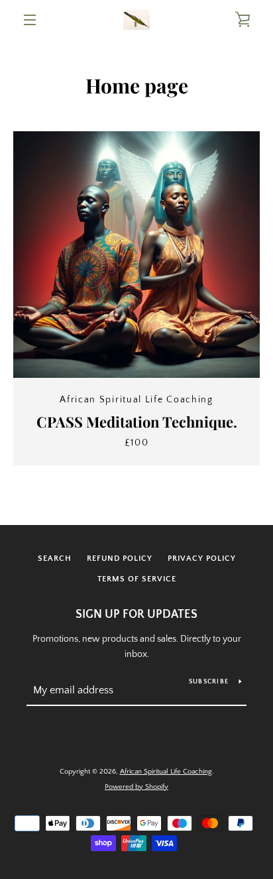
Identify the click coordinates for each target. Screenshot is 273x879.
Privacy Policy (202, 558)
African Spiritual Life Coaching (166, 772)
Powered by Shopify (136, 787)
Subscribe (209, 681)
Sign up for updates (136, 614)
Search (55, 558)
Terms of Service (136, 579)
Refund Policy (119, 558)
